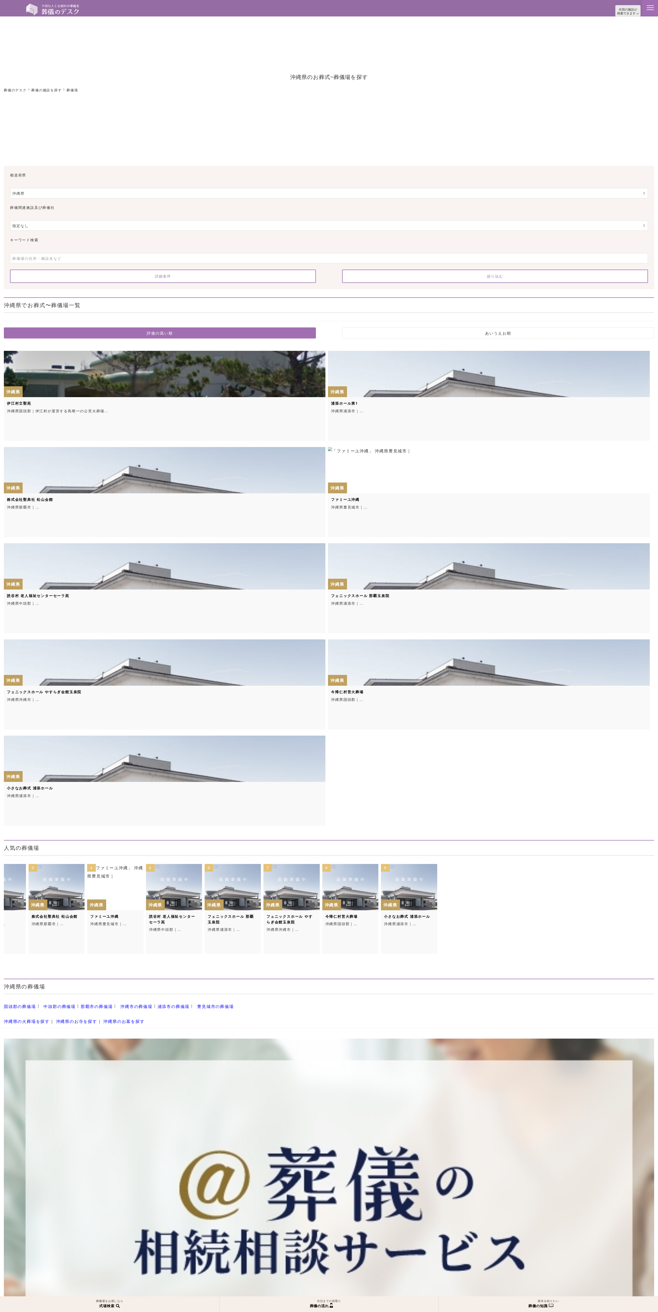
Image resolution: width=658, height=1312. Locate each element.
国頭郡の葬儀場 (18, 1004)
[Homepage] (52, 5)
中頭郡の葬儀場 (54, 1004)
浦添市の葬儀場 (157, 1004)
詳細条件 (163, 275)
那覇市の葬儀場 (88, 1004)
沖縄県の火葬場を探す (24, 1017)
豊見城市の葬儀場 (195, 1004)
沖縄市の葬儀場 (123, 1004)
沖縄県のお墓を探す (112, 1017)
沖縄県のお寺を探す (69, 1017)
